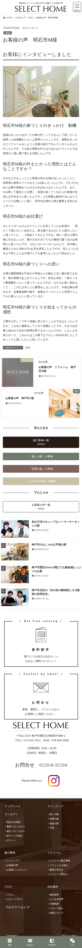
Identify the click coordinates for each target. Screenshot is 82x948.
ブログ (8, 886)
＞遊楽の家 (53, 823)
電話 (10, 944)
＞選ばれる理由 (12, 822)
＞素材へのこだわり (14, 826)
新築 (8, 33)
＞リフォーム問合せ (57, 874)
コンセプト (11, 814)
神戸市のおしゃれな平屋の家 (49, 544)
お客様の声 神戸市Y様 (19, 398)
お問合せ (30, 944)
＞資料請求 (53, 894)
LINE (72, 944)
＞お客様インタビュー (15, 869)
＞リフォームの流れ (57, 865)
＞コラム (9, 894)
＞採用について (55, 913)
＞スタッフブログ (13, 899)
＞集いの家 (53, 814)
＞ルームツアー (12, 860)
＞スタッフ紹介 (55, 908)
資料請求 (52, 944)
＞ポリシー (10, 840)
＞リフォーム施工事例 (58, 860)
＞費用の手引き (55, 869)
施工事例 (9, 852)
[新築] (64, 403)
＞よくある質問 (55, 899)
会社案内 (52, 886)
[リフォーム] (17, 372)
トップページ (12, 806)
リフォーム (54, 852)
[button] (41, 442)
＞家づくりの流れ (13, 835)
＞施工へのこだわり (14, 831)
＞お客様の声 (11, 865)
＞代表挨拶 (53, 903)
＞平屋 (50, 828)
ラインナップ (55, 806)
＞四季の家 (53, 819)
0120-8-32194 (53, 765)
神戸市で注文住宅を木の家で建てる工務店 (40, 935)
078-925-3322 (32, 740)
